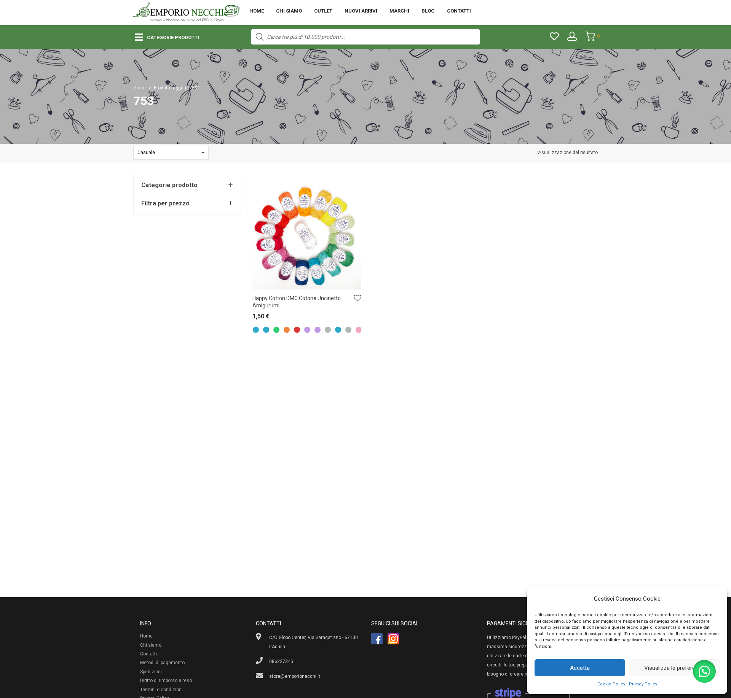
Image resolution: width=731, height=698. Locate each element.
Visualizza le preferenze (674, 668)
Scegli (255, 318)
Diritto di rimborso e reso (166, 680)
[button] (704, 671)
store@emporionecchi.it (294, 676)
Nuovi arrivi (361, 11)
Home (256, 11)
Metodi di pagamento (162, 662)
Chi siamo (289, 11)
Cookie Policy (611, 684)
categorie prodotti (173, 37)
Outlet (323, 11)
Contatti (459, 11)
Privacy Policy (643, 684)
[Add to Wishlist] (357, 298)
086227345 (281, 661)
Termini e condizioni (161, 689)
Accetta (580, 668)
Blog (428, 11)
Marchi (399, 11)
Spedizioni (151, 671)
